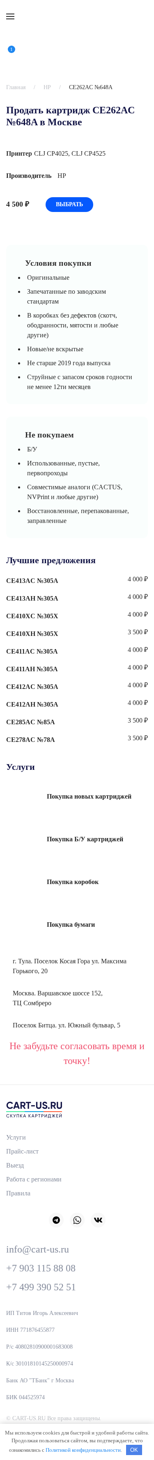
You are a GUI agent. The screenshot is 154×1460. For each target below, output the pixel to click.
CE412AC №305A (32, 686)
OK (134, 1450)
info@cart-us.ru (37, 1249)
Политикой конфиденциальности (83, 1450)
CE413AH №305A (32, 598)
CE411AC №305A (32, 651)
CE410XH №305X (32, 633)
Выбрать (69, 204)
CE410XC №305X (32, 616)
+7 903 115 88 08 (41, 1268)
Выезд (15, 1165)
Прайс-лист (22, 1151)
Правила (18, 1193)
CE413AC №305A (32, 580)
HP (47, 87)
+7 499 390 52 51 (41, 1287)
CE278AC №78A (30, 739)
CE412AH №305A (32, 704)
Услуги (16, 1137)
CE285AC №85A (30, 721)
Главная (15, 87)
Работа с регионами (34, 1179)
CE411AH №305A (32, 669)
